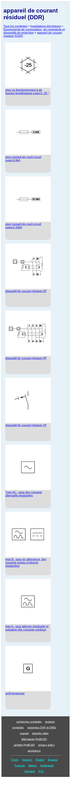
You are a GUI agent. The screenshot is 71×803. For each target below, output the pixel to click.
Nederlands (47, 765)
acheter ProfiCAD (24, 744)
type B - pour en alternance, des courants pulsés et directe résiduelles (25, 562)
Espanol (53, 759)
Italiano (32, 765)
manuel (24, 733)
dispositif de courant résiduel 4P (26, 358)
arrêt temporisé (15, 693)
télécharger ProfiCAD (34, 739)
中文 (41, 771)
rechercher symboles (29, 721)
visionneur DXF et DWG (41, 727)
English (40, 759)
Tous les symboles (15, 26)
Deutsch (27, 759)
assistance (34, 750)
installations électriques (45, 26)
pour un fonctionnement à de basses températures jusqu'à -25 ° (27, 91)
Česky (15, 759)
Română (30, 771)
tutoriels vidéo (40, 733)
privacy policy (46, 744)
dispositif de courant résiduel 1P (26, 425)
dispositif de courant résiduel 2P (26, 291)
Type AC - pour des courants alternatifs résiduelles (23, 494)
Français (20, 765)
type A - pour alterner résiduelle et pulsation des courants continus (26, 628)
